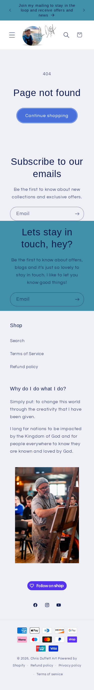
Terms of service (50, 674)
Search (17, 341)
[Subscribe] (77, 214)
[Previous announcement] (10, 10)
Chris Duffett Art (44, 658)
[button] (12, 35)
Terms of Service (27, 354)
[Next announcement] (83, 10)
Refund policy (24, 367)
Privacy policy (70, 665)
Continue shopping (46, 115)
